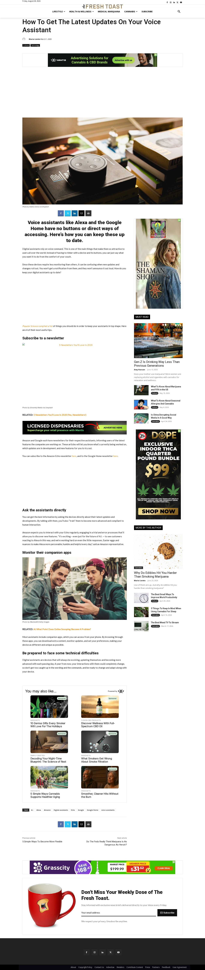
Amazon (47, 810)
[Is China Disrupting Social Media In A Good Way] (141, 418)
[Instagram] (94, 952)
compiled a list (37, 326)
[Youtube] (118, 952)
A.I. (32, 810)
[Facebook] (61, 213)
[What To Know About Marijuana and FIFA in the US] (141, 390)
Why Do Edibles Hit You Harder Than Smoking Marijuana (155, 574)
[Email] (81, 213)
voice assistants (108, 810)
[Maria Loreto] (24, 39)
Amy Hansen (139, 369)
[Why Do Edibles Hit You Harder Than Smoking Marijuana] (158, 551)
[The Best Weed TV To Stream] (141, 626)
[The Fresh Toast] (102, 6)
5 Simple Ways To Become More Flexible (42, 841)
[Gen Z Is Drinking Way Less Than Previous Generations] (158, 340)
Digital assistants (61, 810)
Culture (26, 45)
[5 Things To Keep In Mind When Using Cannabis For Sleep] (141, 612)
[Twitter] (68, 213)
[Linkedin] (75, 213)
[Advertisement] (102, 94)
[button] (179, 11)
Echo (73, 810)
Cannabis (138, 357)
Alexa (38, 810)
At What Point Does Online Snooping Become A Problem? (62, 629)
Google (81, 810)
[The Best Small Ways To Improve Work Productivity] (141, 598)
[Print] (88, 213)
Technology (35, 45)
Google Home (92, 810)
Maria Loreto (34, 39)
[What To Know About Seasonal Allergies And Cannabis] (141, 404)
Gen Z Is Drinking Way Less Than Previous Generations (157, 363)
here (74, 456)
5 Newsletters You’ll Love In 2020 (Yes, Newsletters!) (59, 414)
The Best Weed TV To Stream (165, 622)
